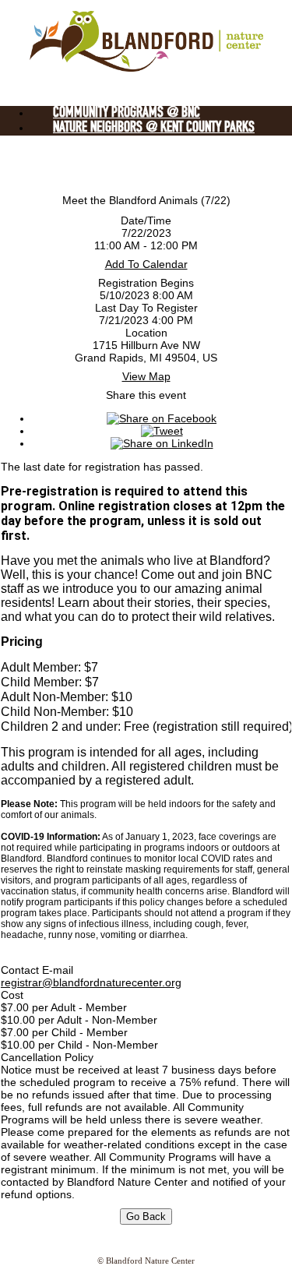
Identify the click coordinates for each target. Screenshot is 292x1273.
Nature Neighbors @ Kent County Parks (154, 128)
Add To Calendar (146, 264)
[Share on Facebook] (161, 418)
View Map (146, 376)
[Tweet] (162, 431)
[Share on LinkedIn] (162, 443)
